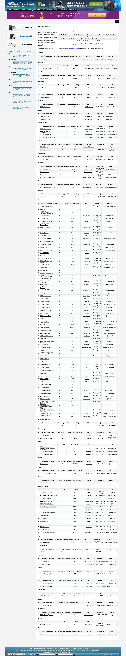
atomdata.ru (86, 321)
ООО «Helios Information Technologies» (46, 224)
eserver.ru (86, 310)
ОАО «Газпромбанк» (45, 278)
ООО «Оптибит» (44, 159)
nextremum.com (86, 347)
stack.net (86, 247)
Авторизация (32, 654)
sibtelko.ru (89, 435)
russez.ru (86, 350)
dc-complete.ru (89, 512)
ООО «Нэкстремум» (45, 347)
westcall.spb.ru (89, 501)
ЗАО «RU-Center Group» (46, 241)
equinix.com (89, 464)
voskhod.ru (87, 336)
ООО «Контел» (44, 319)
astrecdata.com (88, 561)
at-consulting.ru (87, 206)
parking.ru (86, 281)
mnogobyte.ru (89, 605)
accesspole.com (88, 615)
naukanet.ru (87, 333)
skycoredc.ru (88, 134)
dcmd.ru (86, 330)
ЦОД (9, 10)
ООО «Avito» (43, 209)
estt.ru (86, 221)
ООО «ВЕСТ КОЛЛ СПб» (47, 501)
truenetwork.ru (89, 68)
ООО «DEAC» (44, 218)
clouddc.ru (86, 264)
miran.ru (89, 518)
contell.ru (86, 319)
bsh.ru (86, 341)
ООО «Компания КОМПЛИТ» (48, 512)
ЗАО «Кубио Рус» (45, 515)
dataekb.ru (89, 131)
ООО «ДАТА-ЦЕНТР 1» (46, 504)
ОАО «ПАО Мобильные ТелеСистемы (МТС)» (46, 353)
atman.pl (89, 87)
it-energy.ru (87, 261)
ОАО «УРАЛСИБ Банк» (46, 396)
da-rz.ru (89, 583)
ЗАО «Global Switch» (45, 169)
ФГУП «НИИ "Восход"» (46, 336)
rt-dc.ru (87, 410)
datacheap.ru (86, 413)
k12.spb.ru (89, 509)
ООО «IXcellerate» (45, 227)
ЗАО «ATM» (43, 87)
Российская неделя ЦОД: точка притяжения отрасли (21, 55)
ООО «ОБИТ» (44, 521)
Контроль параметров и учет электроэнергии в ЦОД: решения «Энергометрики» (21, 75)
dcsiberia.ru (89, 574)
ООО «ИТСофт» (44, 313)
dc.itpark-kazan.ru (89, 147)
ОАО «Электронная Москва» (45, 416)
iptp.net (87, 258)
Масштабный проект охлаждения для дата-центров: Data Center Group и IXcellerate (23, 96)
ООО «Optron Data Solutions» (48, 473)
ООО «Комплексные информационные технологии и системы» (48, 448)
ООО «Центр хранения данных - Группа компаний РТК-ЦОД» (47, 410)
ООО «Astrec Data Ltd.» (46, 561)
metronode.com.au (86, 542)
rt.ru (87, 364)
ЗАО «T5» (42, 59)
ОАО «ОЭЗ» (43, 350)
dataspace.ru (86, 215)
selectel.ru (89, 527)
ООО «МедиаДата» (45, 330)
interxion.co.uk (88, 172)
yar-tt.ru (89, 634)
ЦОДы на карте (26, 44)
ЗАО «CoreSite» (44, 116)
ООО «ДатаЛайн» (45, 293)
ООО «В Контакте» (45, 498)
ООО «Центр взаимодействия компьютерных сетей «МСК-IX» (46, 405)
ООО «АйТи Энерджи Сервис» (46, 261)
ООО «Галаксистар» (45, 129)
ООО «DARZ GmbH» (46, 583)
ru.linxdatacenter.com (86, 230)
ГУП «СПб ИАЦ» (44, 529)
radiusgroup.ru (86, 238)
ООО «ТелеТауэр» (45, 390)
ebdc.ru (87, 301)
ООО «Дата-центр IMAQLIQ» (48, 507)
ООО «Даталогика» (45, 296)
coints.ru (89, 448)
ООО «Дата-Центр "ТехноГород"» (45, 290)
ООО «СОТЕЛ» (44, 379)
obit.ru (88, 521)
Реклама (56, 10)
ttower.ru (86, 390)
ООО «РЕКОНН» (44, 359)
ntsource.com (88, 624)
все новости (30, 51)
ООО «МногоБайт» (45, 605)
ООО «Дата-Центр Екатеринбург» (45, 131)
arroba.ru (88, 515)
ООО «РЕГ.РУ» (44, 356)
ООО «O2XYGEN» (45, 235)
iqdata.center (88, 507)
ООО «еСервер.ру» (45, 310)
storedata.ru (86, 339)
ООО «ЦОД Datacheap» (46, 413)
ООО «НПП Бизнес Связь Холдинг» (47, 341)
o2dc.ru (87, 235)
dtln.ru (86, 293)
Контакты (73, 648)
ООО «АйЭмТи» (44, 264)
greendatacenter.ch (88, 187)
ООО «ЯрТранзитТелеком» (47, 634)
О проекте (64, 10)
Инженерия (16, 10)
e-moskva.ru (86, 416)
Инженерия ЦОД (40, 648)
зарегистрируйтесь (73, 48)
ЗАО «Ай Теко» (44, 256)
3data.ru (86, 307)
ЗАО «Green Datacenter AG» (48, 187)
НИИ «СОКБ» (43, 376)
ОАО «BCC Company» (46, 492)
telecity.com (88, 174)
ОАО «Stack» (43, 247)
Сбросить (97, 40)
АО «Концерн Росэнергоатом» (44, 321)
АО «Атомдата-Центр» (46, 273)
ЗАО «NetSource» (45, 624)
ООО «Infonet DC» (45, 564)
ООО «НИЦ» (43, 339)
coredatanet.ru (89, 451)
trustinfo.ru (87, 393)
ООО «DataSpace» (45, 215)
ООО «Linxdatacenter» (46, 230)
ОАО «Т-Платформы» (46, 384)
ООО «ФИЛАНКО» (45, 399)
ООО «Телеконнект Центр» (47, 137)
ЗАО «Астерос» (44, 270)
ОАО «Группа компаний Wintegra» (46, 287)
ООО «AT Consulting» (46, 206)
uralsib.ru (86, 396)
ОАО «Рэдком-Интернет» (47, 596)
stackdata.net (88, 532)
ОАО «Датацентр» (45, 301)
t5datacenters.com (88, 59)
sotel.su (87, 379)
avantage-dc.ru (89, 196)
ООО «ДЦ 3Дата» (45, 307)
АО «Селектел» (44, 527)
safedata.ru (87, 244)
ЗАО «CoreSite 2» (45, 119)
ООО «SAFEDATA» (45, 244)
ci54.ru (89, 438)
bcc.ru (88, 492)
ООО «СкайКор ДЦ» (45, 134)
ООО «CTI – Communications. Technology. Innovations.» (47, 212)
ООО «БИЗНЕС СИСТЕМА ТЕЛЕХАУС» (46, 276)
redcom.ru (89, 596)
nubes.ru (86, 344)
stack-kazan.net (89, 150)
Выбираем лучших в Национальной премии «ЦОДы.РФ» (22, 102)
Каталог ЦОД (27, 28)
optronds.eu (89, 473)
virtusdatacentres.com (88, 177)
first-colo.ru (89, 586)
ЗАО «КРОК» (43, 324)
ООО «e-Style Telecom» (46, 221)
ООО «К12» (43, 509)
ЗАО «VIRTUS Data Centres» (48, 177)
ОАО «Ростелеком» (45, 361)
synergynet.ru (86, 250)
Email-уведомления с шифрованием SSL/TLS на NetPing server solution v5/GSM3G (22, 88)
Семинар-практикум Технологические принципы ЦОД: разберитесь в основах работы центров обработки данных (23, 62)
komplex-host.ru (89, 425)
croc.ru (87, 324)
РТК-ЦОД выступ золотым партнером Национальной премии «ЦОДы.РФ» (22, 69)
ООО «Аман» (43, 267)
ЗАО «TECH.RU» (44, 253)
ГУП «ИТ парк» (44, 147)
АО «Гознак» (43, 284)
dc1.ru (88, 504)
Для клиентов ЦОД (26, 10)
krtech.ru (87, 552)
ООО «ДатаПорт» (45, 107)
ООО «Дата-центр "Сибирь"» (48, 574)
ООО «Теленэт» (44, 387)
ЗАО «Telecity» (44, 174)
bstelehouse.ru (87, 276)
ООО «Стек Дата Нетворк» (47, 532)
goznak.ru (86, 284)
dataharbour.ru (89, 107)
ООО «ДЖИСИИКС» (45, 304)
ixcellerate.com (87, 227)
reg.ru (86, 356)
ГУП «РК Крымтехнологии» (47, 552)
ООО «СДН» (43, 373)
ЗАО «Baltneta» (44, 97)
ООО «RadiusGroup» (45, 238)
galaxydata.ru (89, 129)
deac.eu (87, 218)
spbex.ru (88, 495)
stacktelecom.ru (86, 381)
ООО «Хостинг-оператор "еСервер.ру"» (47, 402)
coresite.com (88, 116)
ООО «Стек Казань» (45, 150)
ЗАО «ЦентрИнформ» (46, 438)
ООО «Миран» (44, 518)
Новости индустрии (39, 10)
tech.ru (87, 253)
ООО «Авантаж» (44, 196)
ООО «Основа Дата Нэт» (47, 451)
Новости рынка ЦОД (59, 648)
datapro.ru (86, 298)
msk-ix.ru (86, 233)
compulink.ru (86, 316)
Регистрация (72, 10)
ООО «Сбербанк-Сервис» (47, 370)
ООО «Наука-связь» (45, 333)
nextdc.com (89, 78)
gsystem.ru (87, 304)
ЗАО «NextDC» (44, 78)
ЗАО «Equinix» (44, 464)
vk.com (89, 498)
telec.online (89, 137)
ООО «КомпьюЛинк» (45, 316)
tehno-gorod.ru (86, 290)
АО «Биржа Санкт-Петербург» (48, 495)
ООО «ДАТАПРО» (45, 298)
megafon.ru (87, 327)
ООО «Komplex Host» (46, 425)
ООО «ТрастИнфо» (45, 393)
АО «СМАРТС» (44, 483)
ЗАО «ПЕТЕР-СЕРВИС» (47, 524)
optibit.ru (89, 159)
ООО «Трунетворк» (45, 68)
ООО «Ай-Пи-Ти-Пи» (45, 258)
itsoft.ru (87, 313)
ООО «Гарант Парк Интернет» (45, 281)
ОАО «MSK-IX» (44, 233)
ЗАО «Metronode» (45, 542)
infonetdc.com (88, 564)
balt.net (89, 97)
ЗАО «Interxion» (44, 172)
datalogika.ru (86, 296)
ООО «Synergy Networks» (47, 250)
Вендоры (49, 10)
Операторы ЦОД (26, 36)
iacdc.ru (89, 529)
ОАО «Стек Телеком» (46, 381)
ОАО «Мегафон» (44, 327)
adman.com (87, 267)
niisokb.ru (86, 376)
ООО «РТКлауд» (44, 367)
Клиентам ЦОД (49, 648)
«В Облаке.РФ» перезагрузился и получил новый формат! (21, 108)
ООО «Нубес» (44, 344)
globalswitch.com (88, 169)
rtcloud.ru (86, 367)
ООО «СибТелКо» (45, 435)
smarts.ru (89, 483)
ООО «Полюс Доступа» (46, 615)
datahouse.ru (86, 399)
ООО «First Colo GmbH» (46, 586)
